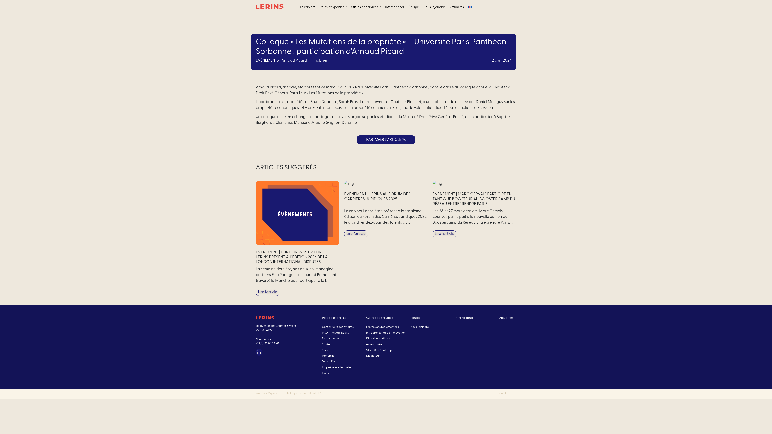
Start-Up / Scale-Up (379, 350)
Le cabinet (307, 7)
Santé (326, 344)
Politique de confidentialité (304, 393)
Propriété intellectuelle (336, 367)
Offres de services (365, 7)
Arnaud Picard (294, 60)
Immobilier (318, 60)
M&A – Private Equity (335, 332)
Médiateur (373, 355)
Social (326, 350)
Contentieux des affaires (338, 327)
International (394, 7)
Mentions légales (266, 393)
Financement (330, 338)
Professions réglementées (382, 327)
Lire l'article (267, 292)
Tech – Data (330, 361)
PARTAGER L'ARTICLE (384, 140)
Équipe (414, 7)
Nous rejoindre (434, 7)
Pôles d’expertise (332, 7)
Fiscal (325, 373)
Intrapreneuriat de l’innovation (386, 332)
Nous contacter (265, 339)
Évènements (267, 60)
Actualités (456, 7)
